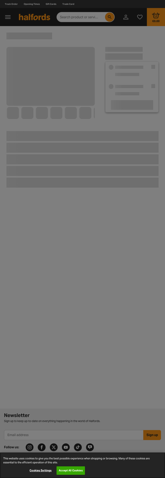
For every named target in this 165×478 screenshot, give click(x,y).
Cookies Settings (41, 470)
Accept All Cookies (70, 470)
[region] (82, 465)
